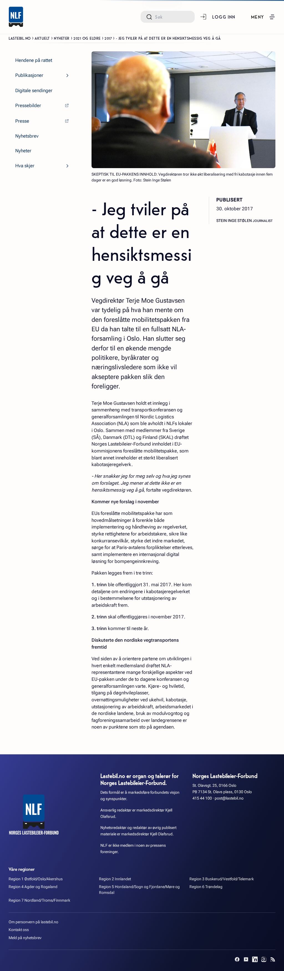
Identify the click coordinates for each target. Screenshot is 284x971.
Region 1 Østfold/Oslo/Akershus (36, 879)
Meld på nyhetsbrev (25, 937)
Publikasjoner (29, 75)
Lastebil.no (20, 38)
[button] (263, 17)
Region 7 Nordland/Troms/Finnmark (39, 900)
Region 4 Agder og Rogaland (33, 886)
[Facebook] (237, 959)
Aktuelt (42, 38)
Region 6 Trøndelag (205, 886)
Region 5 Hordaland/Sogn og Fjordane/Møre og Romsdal (139, 889)
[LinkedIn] (255, 959)
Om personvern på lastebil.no (33, 922)
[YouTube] (246, 959)
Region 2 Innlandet (115, 879)
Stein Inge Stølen (234, 220)
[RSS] (272, 959)
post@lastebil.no (229, 798)
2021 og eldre (87, 38)
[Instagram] (264, 959)
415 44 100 (202, 798)
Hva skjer (24, 165)
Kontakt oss (19, 929)
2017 (108, 38)
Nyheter (62, 38)
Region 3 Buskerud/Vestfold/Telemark (221, 879)
